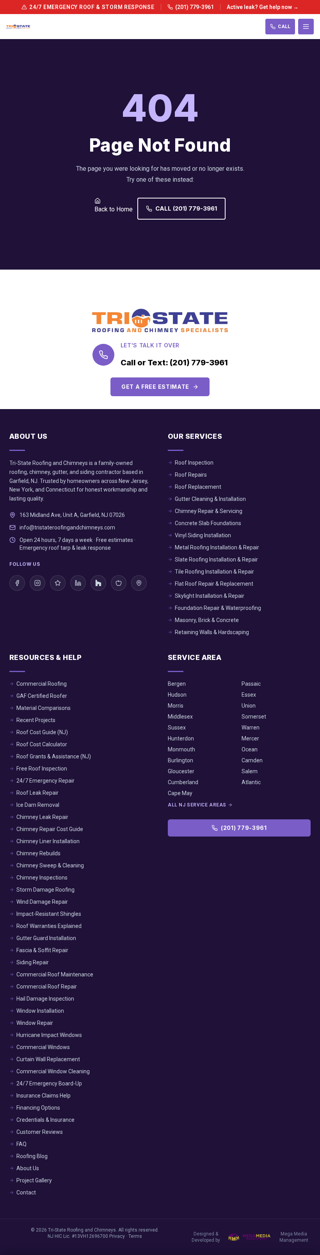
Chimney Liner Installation (48, 841)
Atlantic (251, 782)
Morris (175, 706)
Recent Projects (35, 720)
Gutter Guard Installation (46, 938)
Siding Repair (32, 962)
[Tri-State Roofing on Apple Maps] (118, 583)
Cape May (180, 793)
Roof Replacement (198, 487)
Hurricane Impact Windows (49, 1035)
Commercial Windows (43, 1047)
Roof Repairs (191, 475)
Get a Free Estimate (155, 386)
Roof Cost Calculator (41, 744)
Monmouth (181, 749)
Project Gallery (34, 1180)
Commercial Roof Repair (46, 986)
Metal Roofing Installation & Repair (217, 547)
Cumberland (183, 782)
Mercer (250, 738)
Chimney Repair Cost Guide (49, 829)
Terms (135, 1236)
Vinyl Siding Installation (203, 535)
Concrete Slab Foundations (208, 523)
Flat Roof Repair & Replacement (214, 584)
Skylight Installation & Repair (209, 596)
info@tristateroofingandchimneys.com (67, 527)
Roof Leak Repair (37, 793)
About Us (27, 1168)
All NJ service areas (197, 805)
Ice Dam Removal (37, 805)
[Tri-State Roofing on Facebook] (17, 583)
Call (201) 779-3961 (186, 208)
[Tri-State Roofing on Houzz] (98, 583)
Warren (251, 727)
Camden (252, 760)
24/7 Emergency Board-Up (49, 1083)
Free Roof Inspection (41, 768)
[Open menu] (306, 26)
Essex (249, 695)
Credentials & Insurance (45, 1120)
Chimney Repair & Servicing (208, 511)
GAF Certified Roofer (41, 696)
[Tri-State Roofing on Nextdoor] (139, 583)
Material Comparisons (43, 708)
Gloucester (181, 771)
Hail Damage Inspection (45, 999)
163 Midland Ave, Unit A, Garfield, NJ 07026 (72, 515)
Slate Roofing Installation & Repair (216, 559)
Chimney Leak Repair (42, 817)
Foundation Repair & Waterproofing (218, 608)
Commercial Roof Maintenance (54, 974)
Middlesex (180, 716)
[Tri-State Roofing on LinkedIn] (78, 583)
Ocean (250, 749)
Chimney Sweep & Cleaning (50, 865)
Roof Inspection (194, 462)
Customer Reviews (39, 1132)
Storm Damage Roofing (45, 890)
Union (249, 706)
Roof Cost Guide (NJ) (42, 732)
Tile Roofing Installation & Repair (214, 572)
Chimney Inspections (42, 877)
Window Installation (40, 1011)
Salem (250, 771)
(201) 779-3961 (194, 7)
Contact (26, 1192)
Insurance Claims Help (43, 1095)
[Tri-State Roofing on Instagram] (37, 583)
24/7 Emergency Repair (45, 781)
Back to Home (113, 209)
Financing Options (38, 1108)
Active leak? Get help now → (263, 7)
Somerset (254, 716)
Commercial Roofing (41, 684)
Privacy (117, 1236)
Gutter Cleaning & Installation (210, 499)
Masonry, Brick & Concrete (207, 620)
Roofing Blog (32, 1156)
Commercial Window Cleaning (53, 1071)
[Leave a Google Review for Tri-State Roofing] (58, 583)
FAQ (21, 1144)
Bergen (177, 684)
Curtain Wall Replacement (48, 1059)
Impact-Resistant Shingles (48, 914)
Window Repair (34, 1023)
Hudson (177, 695)
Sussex (177, 727)
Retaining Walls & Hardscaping (212, 632)
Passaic (251, 684)
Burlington (180, 760)
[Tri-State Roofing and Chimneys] (18, 27)
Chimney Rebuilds (38, 853)
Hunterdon (181, 738)
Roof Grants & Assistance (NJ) (53, 756)
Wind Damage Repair (42, 902)
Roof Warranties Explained (49, 926)
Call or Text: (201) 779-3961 (174, 362)
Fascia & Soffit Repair (42, 950)
